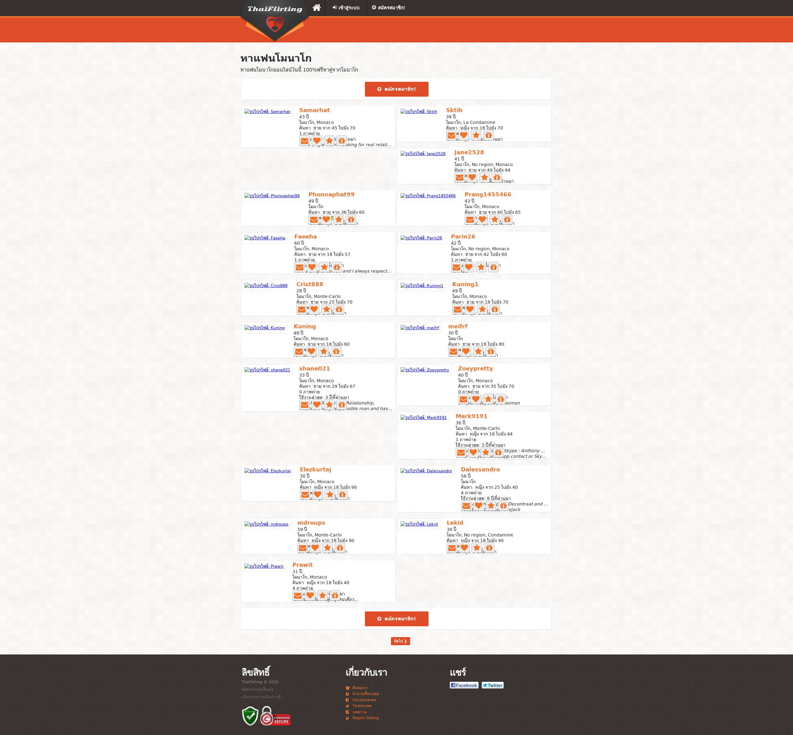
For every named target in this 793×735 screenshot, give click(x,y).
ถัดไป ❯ (400, 641)
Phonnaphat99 (332, 195)
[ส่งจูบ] (317, 140)
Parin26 (463, 237)
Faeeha (305, 237)
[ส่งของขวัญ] (341, 140)
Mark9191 (472, 416)
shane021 (314, 369)
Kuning (305, 327)
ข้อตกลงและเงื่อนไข (258, 689)
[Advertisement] (475, 30)
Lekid (455, 523)
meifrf (457, 327)
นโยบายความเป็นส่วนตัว (262, 696)
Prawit (302, 565)
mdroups (311, 523)
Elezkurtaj (315, 470)
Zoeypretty (475, 369)
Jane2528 (469, 153)
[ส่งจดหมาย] (304, 140)
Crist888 (309, 285)
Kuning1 (465, 285)
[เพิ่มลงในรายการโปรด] (329, 140)
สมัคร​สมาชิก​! (399, 89)
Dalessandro (480, 470)
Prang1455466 (488, 195)
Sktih (454, 110)
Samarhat (314, 110)
